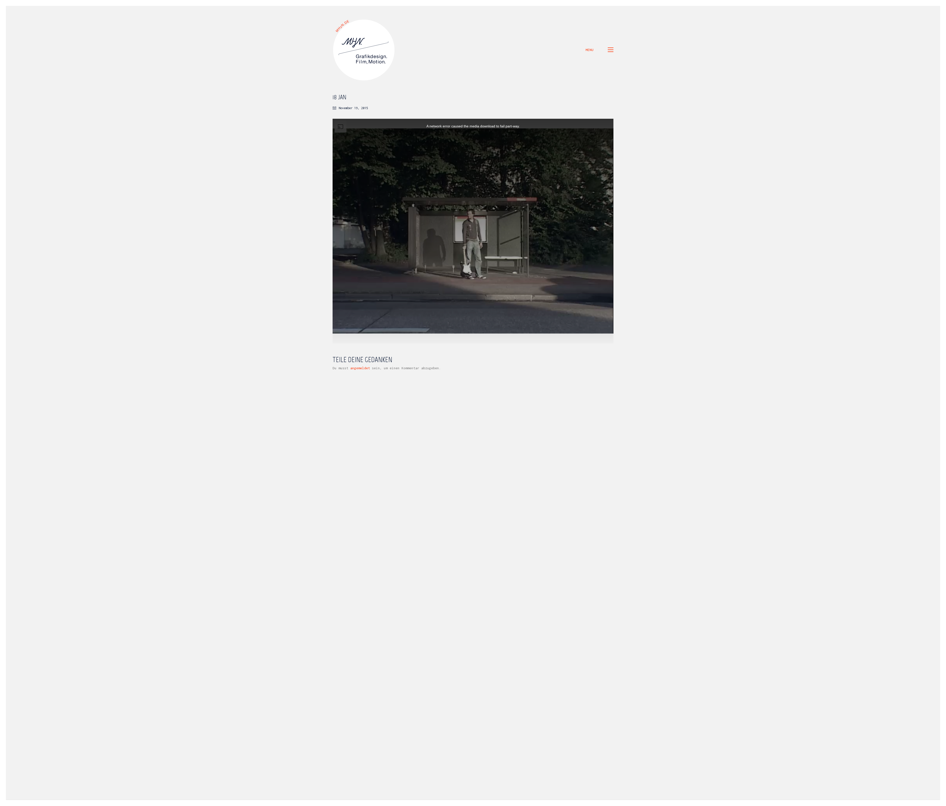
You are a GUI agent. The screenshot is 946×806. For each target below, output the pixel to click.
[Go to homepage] (364, 49)
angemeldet (360, 368)
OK (641, 802)
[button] (599, 49)
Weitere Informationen (612, 802)
